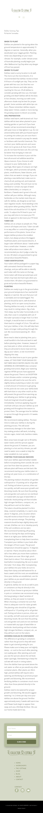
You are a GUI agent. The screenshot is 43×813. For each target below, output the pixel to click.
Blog (18, 774)
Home (18, 763)
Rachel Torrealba (12, 33)
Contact (19, 780)
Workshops (21, 766)
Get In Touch (33, 805)
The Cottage (21, 768)
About (18, 777)
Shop (18, 771)
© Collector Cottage (11, 805)
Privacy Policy (21, 808)
